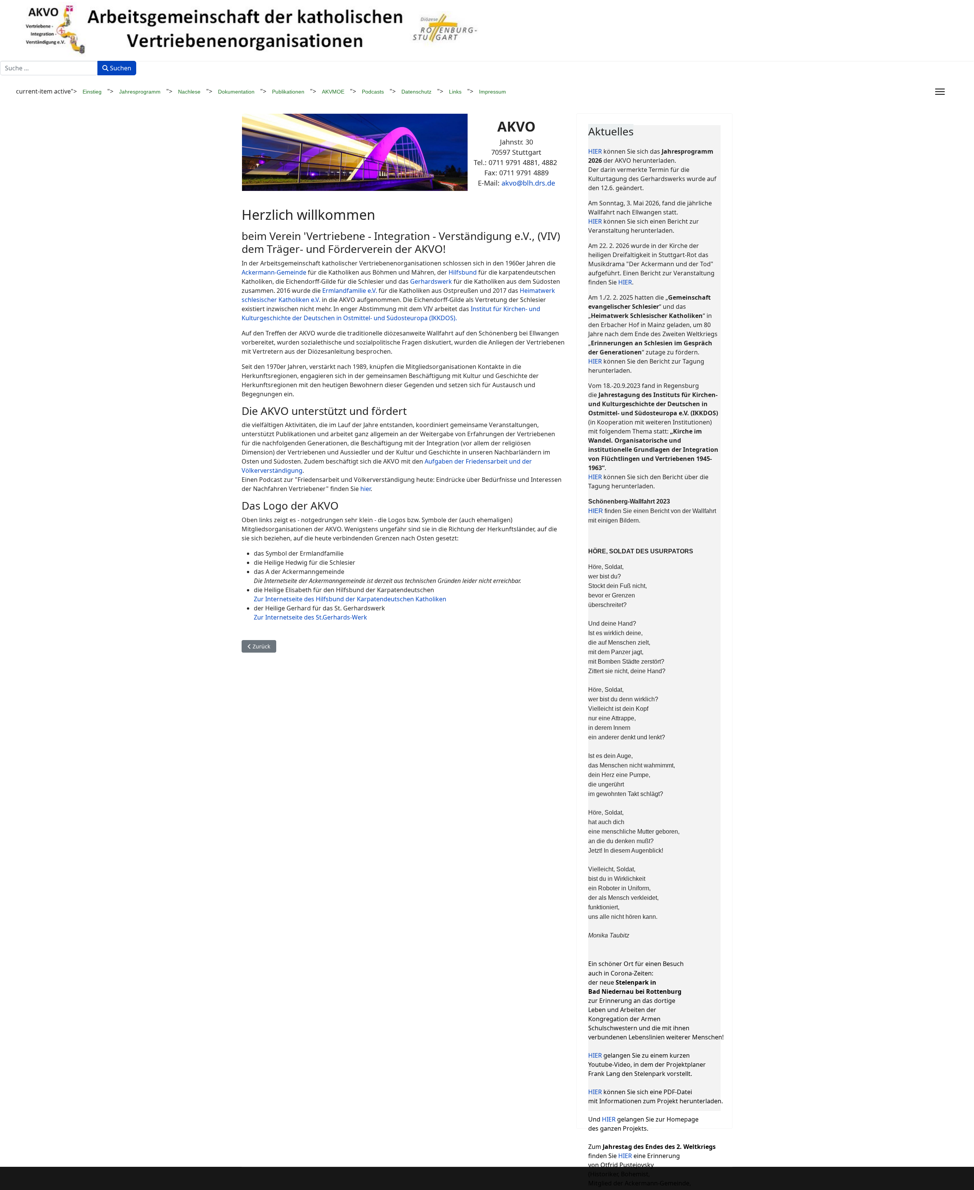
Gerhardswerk (431, 281)
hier (365, 489)
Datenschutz (416, 92)
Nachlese (189, 92)
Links (455, 92)
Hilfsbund (463, 272)
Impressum (492, 92)
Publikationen (288, 92)
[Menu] (940, 91)
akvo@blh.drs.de (528, 182)
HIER (595, 151)
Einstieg (92, 92)
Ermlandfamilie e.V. (349, 290)
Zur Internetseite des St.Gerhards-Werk (310, 617)
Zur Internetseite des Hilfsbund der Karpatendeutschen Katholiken (350, 599)
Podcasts (373, 92)
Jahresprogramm (140, 92)
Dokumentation (236, 92)
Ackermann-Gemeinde (274, 272)
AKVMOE (333, 92)
